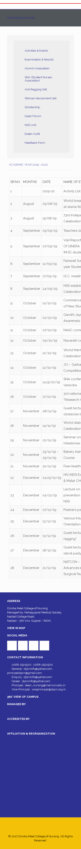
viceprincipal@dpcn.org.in (49, 689)
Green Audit (32, 133)
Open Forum (33, 116)
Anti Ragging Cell (36, 89)
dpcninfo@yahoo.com (38, 668)
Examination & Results (39, 59)
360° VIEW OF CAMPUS (22, 696)
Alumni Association (37, 68)
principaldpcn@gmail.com (24, 673)
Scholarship (32, 107)
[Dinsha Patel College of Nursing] (40, 6)
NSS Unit (30, 125)
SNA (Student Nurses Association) (38, 79)
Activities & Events (36, 50)
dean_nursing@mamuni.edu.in (45, 685)
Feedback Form (35, 142)
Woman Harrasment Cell (41, 98)
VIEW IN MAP (16, 628)
